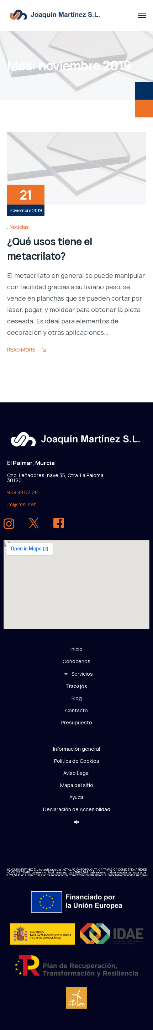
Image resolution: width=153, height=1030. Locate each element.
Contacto (76, 710)
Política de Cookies (76, 760)
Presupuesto (76, 722)
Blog (77, 698)
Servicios (82, 673)
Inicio (76, 649)
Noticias (19, 226)
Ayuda (76, 797)
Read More (21, 349)
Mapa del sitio (76, 785)
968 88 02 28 (22, 492)
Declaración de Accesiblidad (76, 809)
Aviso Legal (76, 773)
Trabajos (76, 686)
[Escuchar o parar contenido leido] (76, 822)
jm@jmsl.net (21, 504)
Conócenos (76, 661)
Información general (76, 748)
